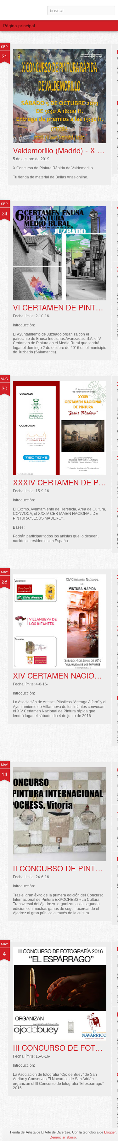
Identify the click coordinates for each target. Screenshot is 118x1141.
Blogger (110, 1131)
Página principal (19, 25)
